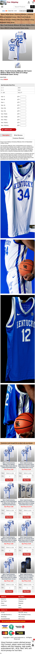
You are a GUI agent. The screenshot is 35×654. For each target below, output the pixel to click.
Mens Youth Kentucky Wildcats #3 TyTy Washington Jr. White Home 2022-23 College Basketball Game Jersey (9, 503)
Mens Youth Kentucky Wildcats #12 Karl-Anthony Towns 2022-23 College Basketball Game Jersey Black (26, 577)
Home (2, 14)
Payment (29, 11)
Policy (2, 603)
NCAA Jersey (10, 14)
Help (19, 605)
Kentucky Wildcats (20, 14)
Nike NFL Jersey (22, 612)
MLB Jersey (21, 616)
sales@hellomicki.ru (6, 614)
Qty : (2, 476)
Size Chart (4, 601)
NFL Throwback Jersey (24, 614)
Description (6, 135)
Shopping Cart (22, 599)
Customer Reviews (18, 138)
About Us (3, 599)
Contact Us (4, 605)
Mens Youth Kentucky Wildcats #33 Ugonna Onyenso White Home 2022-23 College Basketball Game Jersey (8, 466)
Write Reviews (18, 135)
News (19, 607)
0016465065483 (5, 619)
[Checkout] (33, 645)
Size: (2, 473)
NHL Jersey (21, 619)
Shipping (20, 601)
